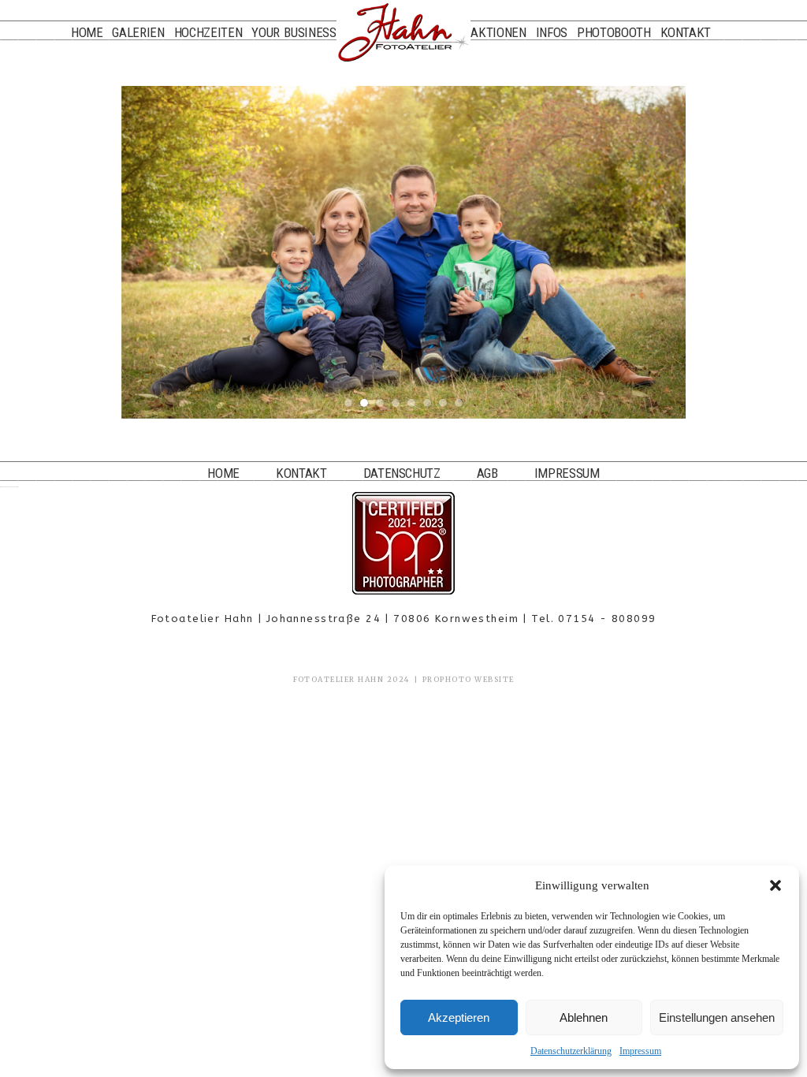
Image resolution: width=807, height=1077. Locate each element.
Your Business (293, 32)
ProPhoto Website (468, 679)
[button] (775, 885)
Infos (551, 32)
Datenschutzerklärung (571, 1051)
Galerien (138, 32)
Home (87, 32)
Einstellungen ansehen (717, 1017)
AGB (487, 473)
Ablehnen (584, 1017)
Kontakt (686, 32)
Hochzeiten (208, 32)
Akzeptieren (458, 1017)
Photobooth (614, 32)
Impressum (640, 1051)
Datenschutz (402, 473)
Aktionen (498, 32)
